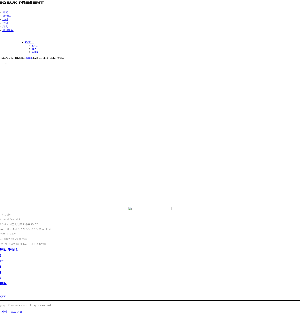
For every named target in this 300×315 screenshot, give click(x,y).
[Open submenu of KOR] (32, 43)
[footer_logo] (150, 209)
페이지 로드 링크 (11, 311)
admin (29, 57)
